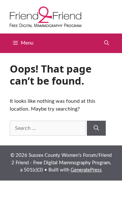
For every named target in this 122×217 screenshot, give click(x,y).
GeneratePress (86, 170)
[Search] (96, 128)
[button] (106, 43)
